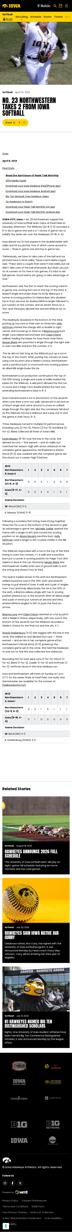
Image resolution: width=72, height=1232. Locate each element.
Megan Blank (9, 342)
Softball (7, 92)
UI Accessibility (53, 1218)
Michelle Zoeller (44, 528)
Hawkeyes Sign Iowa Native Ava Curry (32, 935)
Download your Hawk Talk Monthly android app (33, 212)
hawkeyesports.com (14, 685)
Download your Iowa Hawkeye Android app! (31, 191)
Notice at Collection (42, 1212)
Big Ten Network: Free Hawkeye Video (27, 196)
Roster (48, 16)
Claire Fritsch (53, 334)
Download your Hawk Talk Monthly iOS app (30, 206)
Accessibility (9, 1224)
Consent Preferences (34, 1200)
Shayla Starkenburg (13, 633)
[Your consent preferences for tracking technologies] (6, 1226)
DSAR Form (38, 1206)
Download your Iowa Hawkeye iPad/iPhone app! (33, 186)
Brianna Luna (51, 331)
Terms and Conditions (15, 1206)
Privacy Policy (10, 1200)
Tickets (58, 17)
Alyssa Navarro (28, 536)
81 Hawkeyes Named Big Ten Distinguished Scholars (28, 1023)
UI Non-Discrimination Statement (21, 1218)
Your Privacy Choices (14, 1212)
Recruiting (22, 16)
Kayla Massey (10, 438)
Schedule (35, 16)
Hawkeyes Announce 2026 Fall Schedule (31, 853)
